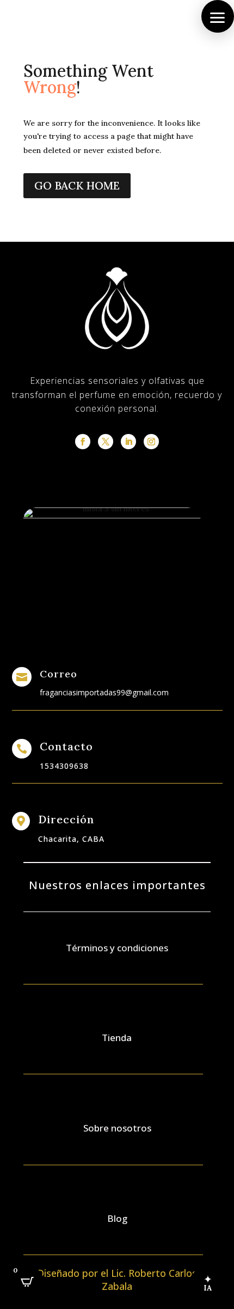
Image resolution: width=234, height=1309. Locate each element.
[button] (217, 16)
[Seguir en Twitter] (105, 441)
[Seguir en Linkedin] (128, 441)
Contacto (66, 746)
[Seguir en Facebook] (82, 441)
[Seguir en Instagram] (151, 441)
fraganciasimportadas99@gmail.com (104, 692)
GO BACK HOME (77, 185)
